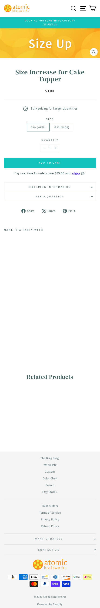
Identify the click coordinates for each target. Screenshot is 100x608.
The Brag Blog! (50, 458)
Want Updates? (49, 538)
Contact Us (49, 549)
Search (50, 485)
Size (50, 119)
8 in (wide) (61, 127)
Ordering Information (50, 187)
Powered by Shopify (50, 604)
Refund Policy (50, 526)
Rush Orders (50, 506)
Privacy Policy (50, 519)
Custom (50, 472)
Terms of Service (50, 513)
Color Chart (50, 478)
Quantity (50, 139)
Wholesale (50, 465)
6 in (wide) (38, 127)
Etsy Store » (50, 492)
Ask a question (50, 196)
